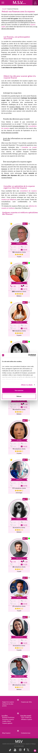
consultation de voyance (28, 191)
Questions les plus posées (7, 705)
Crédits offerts (6, 721)
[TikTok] (10, 750)
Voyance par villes (26, 702)
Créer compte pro (26, 717)
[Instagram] (20, 750)
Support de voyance (8, 702)
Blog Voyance (6, 733)
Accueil (4, 9)
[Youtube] (15, 750)
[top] (35, 751)
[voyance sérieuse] (19, 741)
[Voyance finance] (19, 2)
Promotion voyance (8, 719)
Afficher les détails (27, 385)
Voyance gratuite (7, 723)
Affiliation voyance (26, 719)
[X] (27, 750)
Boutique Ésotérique (8, 717)
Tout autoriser (19, 390)
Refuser (19, 396)
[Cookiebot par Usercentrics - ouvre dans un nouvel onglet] (28, 355)
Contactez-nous (25, 733)
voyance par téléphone (8, 199)
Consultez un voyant (29, 147)
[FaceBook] (24, 750)
